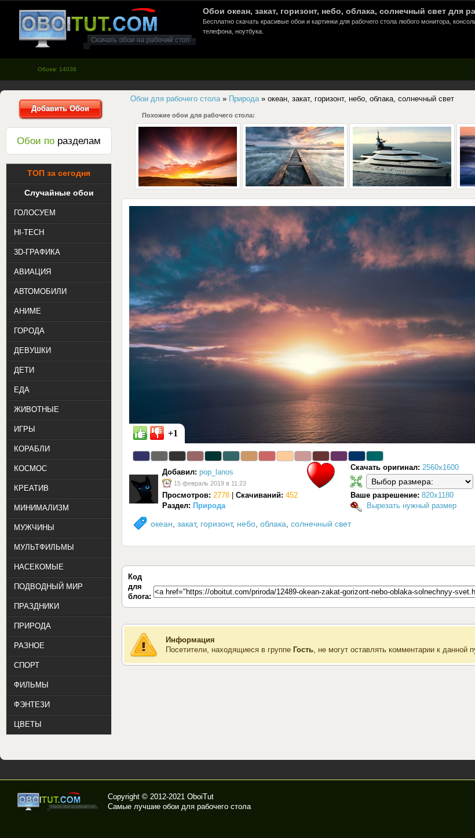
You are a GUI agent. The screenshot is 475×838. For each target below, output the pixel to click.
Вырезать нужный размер (411, 505)
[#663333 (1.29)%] (321, 456)
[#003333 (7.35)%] (213, 456)
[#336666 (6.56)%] (231, 456)
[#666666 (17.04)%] (159, 456)
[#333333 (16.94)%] (177, 456)
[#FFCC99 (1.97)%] (285, 456)
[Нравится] (140, 433)
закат (186, 523)
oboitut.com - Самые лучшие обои (58, 801)
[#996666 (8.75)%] (195, 456)
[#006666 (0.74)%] (374, 456)
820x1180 (438, 495)
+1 (173, 433)
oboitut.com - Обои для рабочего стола (107, 28)
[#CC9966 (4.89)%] (249, 456)
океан (162, 523)
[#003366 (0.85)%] (357, 456)
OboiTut (200, 796)
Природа (209, 505)
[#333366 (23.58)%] (141, 456)
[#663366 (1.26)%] (339, 456)
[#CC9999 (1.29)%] (303, 456)
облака (273, 523)
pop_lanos (216, 472)
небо (246, 523)
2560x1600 (440, 467)
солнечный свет (321, 523)
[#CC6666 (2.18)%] (267, 456)
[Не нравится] (157, 433)
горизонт (216, 523)
